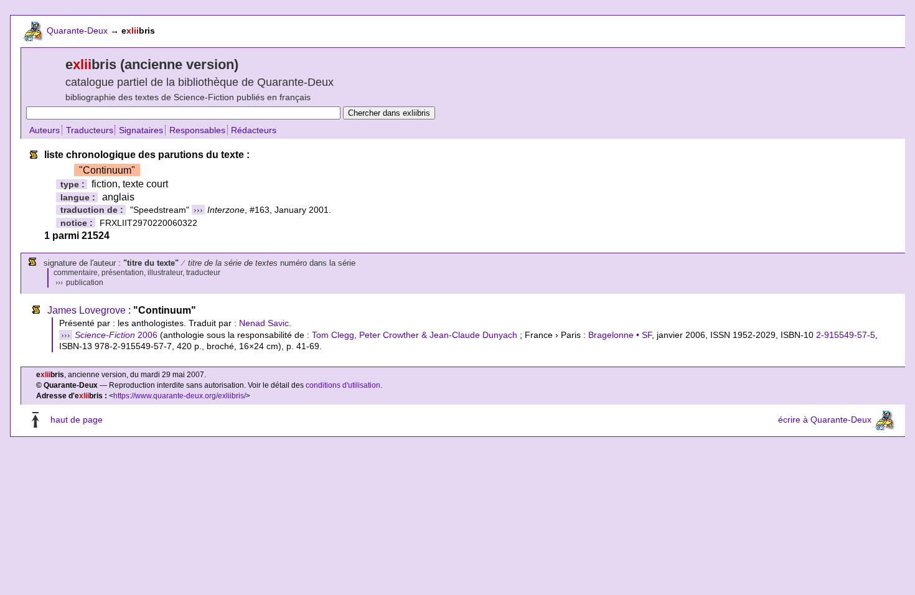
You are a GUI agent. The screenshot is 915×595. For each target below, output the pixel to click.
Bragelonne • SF (620, 335)
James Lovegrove (86, 310)
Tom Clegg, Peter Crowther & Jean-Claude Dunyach (414, 335)
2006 (116, 335)
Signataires (141, 130)
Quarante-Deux (77, 30)
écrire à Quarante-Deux (824, 419)
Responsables (197, 130)
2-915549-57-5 (845, 335)
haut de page (76, 419)
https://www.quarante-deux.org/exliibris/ (179, 395)
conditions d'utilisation (343, 385)
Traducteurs (89, 130)
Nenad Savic (264, 323)
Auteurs (44, 130)
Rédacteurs (253, 130)
